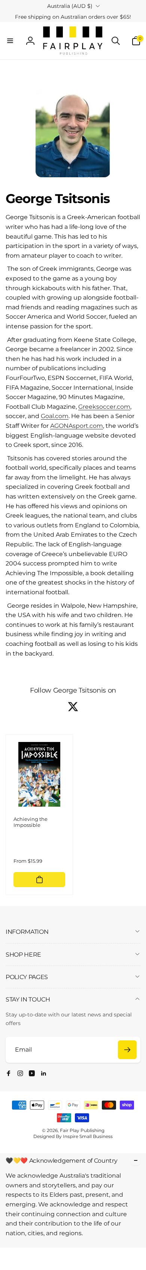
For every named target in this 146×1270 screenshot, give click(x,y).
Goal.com (55, 416)
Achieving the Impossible (30, 822)
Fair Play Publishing (82, 1130)
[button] (10, 41)
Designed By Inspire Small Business (73, 1136)
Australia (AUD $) (69, 6)
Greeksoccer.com (104, 406)
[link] (73, 17)
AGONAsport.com (76, 425)
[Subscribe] (127, 1049)
